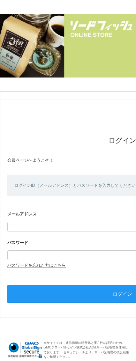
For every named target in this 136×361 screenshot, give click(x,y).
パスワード (17, 242)
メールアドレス (22, 214)
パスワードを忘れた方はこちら (36, 265)
